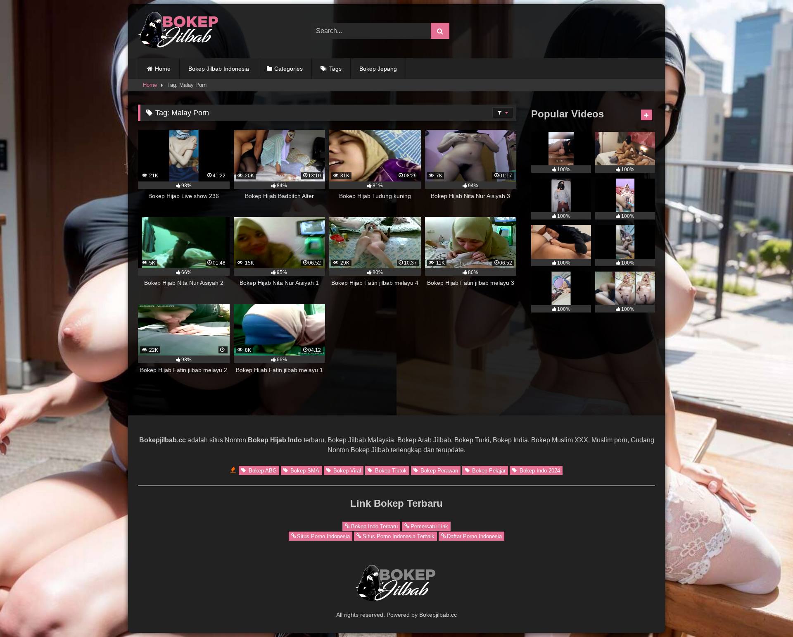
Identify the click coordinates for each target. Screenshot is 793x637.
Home (163, 68)
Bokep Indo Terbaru (374, 526)
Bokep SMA (304, 470)
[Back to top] (767, 612)
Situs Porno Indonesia (323, 536)
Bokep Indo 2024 (539, 470)
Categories (288, 68)
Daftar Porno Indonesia (474, 536)
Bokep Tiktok (390, 470)
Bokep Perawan (438, 470)
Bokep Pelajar (488, 470)
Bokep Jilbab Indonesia (218, 68)
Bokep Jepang (378, 68)
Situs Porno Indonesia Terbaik (398, 536)
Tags (335, 68)
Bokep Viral (346, 470)
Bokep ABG (262, 470)
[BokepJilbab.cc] (179, 31)
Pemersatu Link (429, 526)
